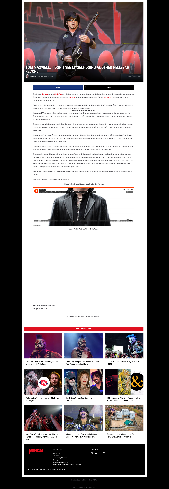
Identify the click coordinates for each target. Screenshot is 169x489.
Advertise (56, 455)
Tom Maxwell (107, 97)
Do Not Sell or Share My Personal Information (67, 464)
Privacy (55, 460)
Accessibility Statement (60, 458)
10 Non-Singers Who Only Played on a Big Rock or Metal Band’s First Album (123, 399)
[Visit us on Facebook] (101, 453)
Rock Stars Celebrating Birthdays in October (80, 399)
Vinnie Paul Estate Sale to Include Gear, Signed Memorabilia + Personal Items (81, 435)
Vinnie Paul (58, 94)
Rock (46, 309)
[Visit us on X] (105, 453)
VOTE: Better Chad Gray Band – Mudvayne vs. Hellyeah (42, 399)
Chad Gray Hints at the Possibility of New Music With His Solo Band (42, 363)
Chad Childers (33, 76)
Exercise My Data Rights (60, 462)
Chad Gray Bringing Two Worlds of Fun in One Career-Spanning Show (82, 363)
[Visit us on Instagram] (93, 453)
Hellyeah (45, 94)
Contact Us (56, 453)
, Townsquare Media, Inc (46, 469)
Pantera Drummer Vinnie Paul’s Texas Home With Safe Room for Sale (121, 435)
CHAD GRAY (123, 363)
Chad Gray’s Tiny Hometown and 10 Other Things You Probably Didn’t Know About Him (42, 437)
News (43, 309)
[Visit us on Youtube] (97, 453)
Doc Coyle (72, 97)
